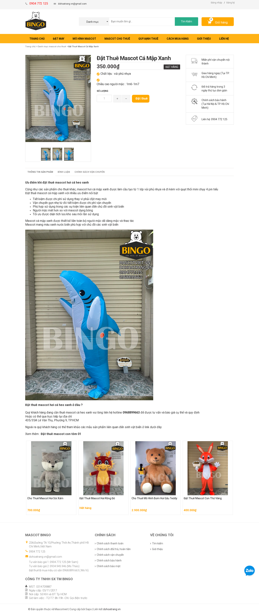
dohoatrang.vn (112, 609)
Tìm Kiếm (186, 21)
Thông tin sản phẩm (40, 172)
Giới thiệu (157, 549)
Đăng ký (230, 2)
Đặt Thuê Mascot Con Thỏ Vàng (203, 491)
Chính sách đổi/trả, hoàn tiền (114, 549)
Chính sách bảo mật (108, 566)
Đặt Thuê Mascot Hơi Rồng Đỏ (97, 491)
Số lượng (102, 91)
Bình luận (64, 172)
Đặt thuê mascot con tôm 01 (61, 434)
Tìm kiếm (157, 543)
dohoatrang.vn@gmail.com (72, 3)
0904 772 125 (37, 551)
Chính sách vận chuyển (90, 172)
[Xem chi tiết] (72, 511)
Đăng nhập (216, 2)
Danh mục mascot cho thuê (52, 46)
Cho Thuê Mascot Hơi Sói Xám (45, 491)
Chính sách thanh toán (110, 543)
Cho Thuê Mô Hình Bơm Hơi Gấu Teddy (155, 491)
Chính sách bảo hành (109, 560)
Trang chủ (30, 46)
